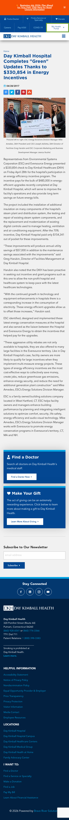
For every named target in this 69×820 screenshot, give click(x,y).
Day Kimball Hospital (14, 731)
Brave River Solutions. (46, 811)
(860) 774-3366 (31, 631)
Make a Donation (13, 781)
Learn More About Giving (24, 522)
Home (6, 51)
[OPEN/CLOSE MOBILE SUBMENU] (63, 36)
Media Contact (11, 712)
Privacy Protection (13, 701)
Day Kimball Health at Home (18, 752)
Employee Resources (14, 718)
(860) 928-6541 (12, 631)
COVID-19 (38, 28)
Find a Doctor (11, 771)
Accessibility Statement (16, 675)
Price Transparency (13, 696)
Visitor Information (13, 707)
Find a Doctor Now (20, 477)
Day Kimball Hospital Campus (19, 736)
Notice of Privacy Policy (16, 680)
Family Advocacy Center (16, 758)
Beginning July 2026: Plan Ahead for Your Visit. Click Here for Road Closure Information (35, 7)
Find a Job (9, 787)
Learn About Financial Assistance (21, 798)
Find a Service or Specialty (17, 776)
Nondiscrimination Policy (16, 685)
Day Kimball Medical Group (18, 747)
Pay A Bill (22, 28)
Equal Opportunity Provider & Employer (25, 691)
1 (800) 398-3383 (31, 638)
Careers (7, 28)
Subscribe (13, 566)
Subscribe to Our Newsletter (26, 547)
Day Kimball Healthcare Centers (20, 741)
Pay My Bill (9, 792)
